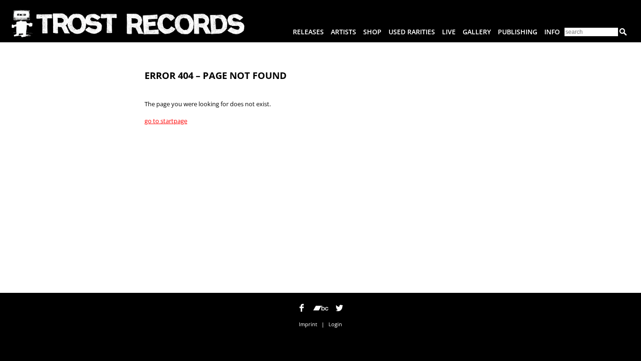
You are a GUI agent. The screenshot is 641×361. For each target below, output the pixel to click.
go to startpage (166, 121)
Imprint (308, 324)
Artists (343, 31)
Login (335, 324)
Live (449, 31)
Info (552, 31)
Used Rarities (412, 31)
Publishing (517, 31)
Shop (372, 31)
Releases (308, 31)
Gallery (477, 31)
